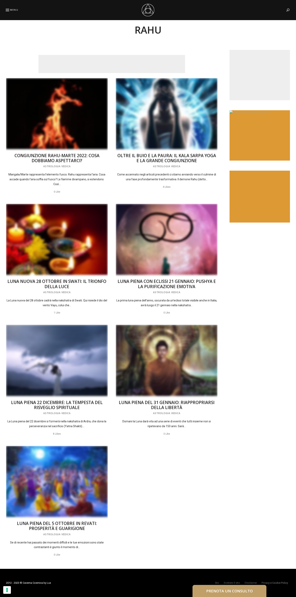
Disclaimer (251, 582)
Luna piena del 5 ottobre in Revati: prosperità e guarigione (57, 526)
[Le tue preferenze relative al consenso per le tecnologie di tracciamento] (7, 590)
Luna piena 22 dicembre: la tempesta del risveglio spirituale (57, 405)
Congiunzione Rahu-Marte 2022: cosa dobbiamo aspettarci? (56, 158)
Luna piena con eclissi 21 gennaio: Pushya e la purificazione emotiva (167, 283)
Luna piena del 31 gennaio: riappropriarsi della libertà (166, 405)
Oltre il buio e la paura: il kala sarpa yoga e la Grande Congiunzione (166, 158)
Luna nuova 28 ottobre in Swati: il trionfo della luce (56, 283)
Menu (14, 10)
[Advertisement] (111, 64)
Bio (217, 582)
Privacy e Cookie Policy (275, 582)
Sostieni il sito (232, 582)
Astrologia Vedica (57, 166)
